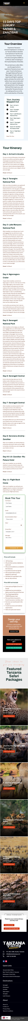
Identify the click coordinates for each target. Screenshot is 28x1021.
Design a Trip (14, 631)
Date (7, 523)
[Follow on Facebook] (4, 961)
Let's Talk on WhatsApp (14, 647)
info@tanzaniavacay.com (13, 954)
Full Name (8, 500)
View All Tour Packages (14, 915)
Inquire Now (9, 925)
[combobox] (14, 525)
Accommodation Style (11, 516)
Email (7, 510)
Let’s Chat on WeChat (11, 928)
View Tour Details (9, 716)
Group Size (8, 529)
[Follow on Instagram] (6, 961)
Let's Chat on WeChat (14, 644)
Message (8, 535)
